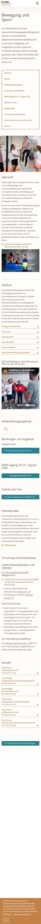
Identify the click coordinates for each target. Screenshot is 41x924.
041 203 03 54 (7, 694)
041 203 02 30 (7, 725)
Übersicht (7, 73)
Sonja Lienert (7, 710)
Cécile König (6, 699)
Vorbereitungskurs (9, 347)
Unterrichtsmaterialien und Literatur (18, 120)
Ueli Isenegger (7, 689)
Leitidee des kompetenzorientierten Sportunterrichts (18, 245)
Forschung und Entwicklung (14, 114)
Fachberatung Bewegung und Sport (17, 451)
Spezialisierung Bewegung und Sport (16, 353)
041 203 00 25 (7, 683)
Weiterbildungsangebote (13, 85)
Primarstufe (6, 332)
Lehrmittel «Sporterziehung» (16, 643)
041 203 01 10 (7, 673)
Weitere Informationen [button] (22, 914)
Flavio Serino (7, 720)
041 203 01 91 (7, 704)
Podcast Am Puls (10, 102)
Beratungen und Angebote (14, 91)
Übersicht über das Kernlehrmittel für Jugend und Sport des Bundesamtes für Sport (21, 582)
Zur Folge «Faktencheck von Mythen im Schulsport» (21, 497)
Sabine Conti (6, 668)
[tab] (20, 327)
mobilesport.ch (22, 592)
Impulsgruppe (9, 108)
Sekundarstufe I (8, 337)
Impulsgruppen (10, 545)
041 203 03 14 (7, 715)
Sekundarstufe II (8, 342)
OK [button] (6, 920)
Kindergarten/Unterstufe (11, 327)
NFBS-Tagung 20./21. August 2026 (17, 97)
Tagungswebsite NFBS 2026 (20, 476)
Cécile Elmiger (7, 678)
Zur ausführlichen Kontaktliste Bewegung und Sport (21, 743)
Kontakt (7, 126)
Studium (7, 79)
